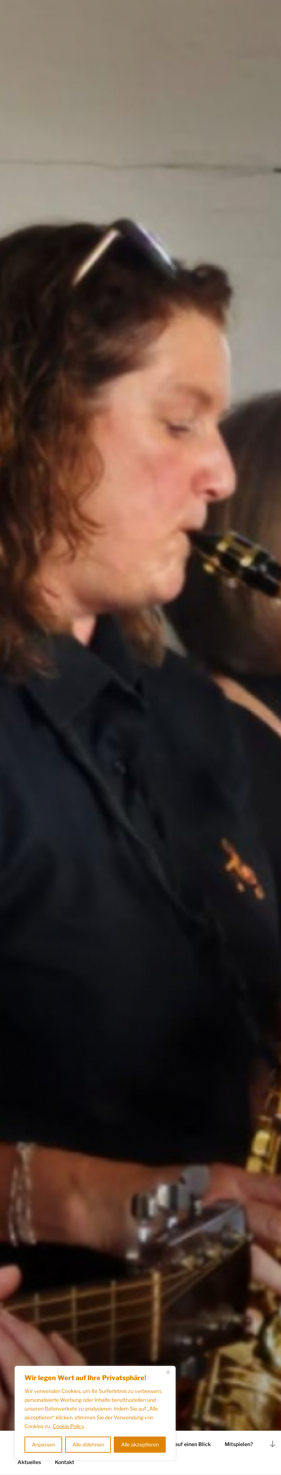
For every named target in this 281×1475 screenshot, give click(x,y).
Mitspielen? (239, 1444)
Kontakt (64, 1462)
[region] (95, 1413)
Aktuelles (29, 1462)
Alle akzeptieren (140, 1444)
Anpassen (43, 1444)
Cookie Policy (68, 1426)
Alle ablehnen (88, 1444)
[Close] (168, 1372)
